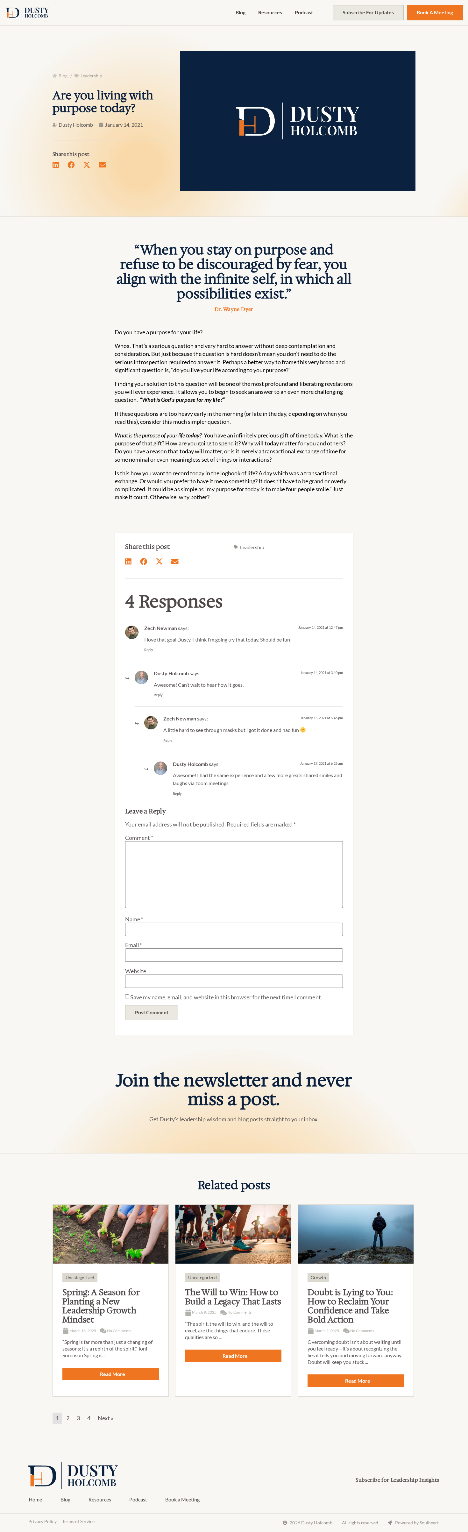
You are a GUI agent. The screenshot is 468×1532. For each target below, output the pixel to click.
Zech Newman (160, 628)
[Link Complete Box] (110, 1301)
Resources (270, 12)
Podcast (304, 12)
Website (135, 971)
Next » (105, 1418)
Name (134, 919)
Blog (240, 12)
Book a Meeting (182, 1499)
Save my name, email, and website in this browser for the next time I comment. (226, 997)
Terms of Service (78, 1521)
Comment (139, 837)
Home (35, 1499)
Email (133, 945)
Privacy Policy (42, 1521)
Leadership (91, 75)
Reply (148, 650)
